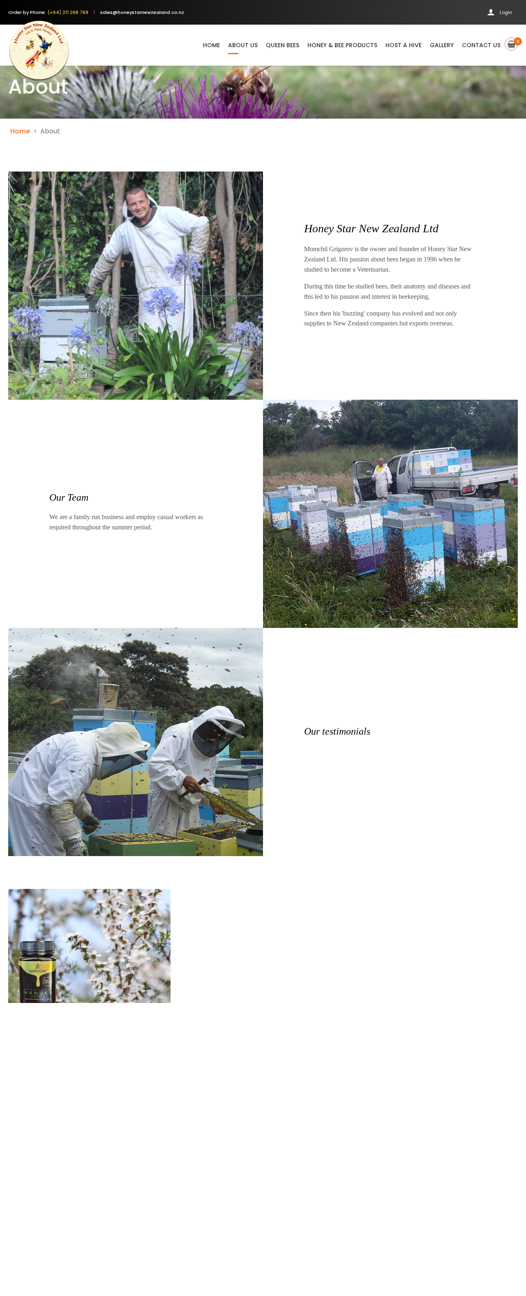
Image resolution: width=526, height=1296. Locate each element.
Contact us (481, 45)
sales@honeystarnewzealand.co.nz (142, 12)
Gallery (442, 45)
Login (506, 12)
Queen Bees (282, 45)
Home (211, 45)
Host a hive (403, 45)
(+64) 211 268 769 (67, 12)
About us (243, 45)
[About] (89, 946)
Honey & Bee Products (342, 45)
